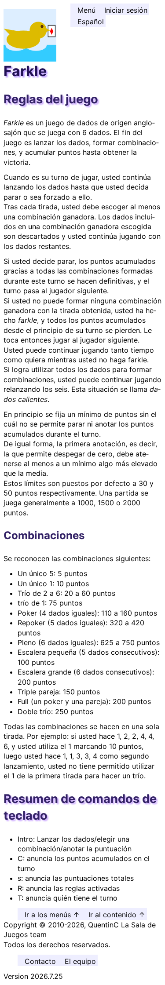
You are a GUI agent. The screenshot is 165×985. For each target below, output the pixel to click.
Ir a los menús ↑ (52, 914)
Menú (86, 10)
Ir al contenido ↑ (116, 914)
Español (90, 21)
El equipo (80, 961)
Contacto (40, 961)
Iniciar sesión (125, 10)
